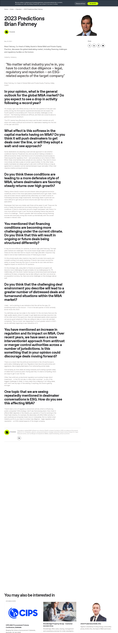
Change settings (80, 3)
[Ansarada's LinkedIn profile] (19, 438)
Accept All (93, 3)
